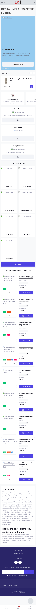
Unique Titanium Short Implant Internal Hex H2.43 (25, 324)
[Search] (5, 2)
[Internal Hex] (18, 131)
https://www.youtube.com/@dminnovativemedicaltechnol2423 (20, 562)
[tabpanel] (18, 43)
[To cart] (31, 86)
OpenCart (21, 591)
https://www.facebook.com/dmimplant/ (16, 562)
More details (6, 524)
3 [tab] (8, 68)
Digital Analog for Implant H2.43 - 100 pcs (20, 79)
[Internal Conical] (18, 112)
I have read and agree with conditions (19, 575)
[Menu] (2, 2)
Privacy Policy (16, 575)
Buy (18, 120)
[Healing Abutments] (18, 149)
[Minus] (5, 293)
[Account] (34, 2)
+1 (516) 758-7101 (18, 553)
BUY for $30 (18, 64)
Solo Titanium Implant (25, 370)
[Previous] (30, 73)
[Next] (34, 73)
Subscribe (29, 572)
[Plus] (14, 293)
